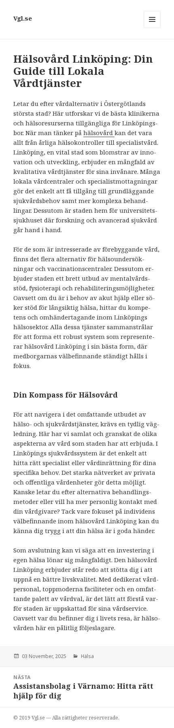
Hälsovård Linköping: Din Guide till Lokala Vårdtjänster (83, 70)
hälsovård (99, 133)
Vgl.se (22, 18)
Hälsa (87, 656)
